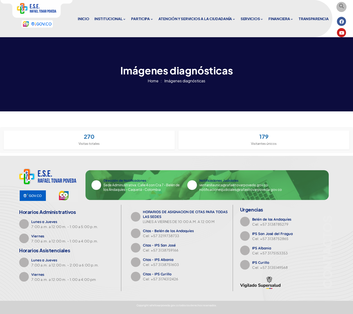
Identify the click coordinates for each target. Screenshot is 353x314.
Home (153, 80)
